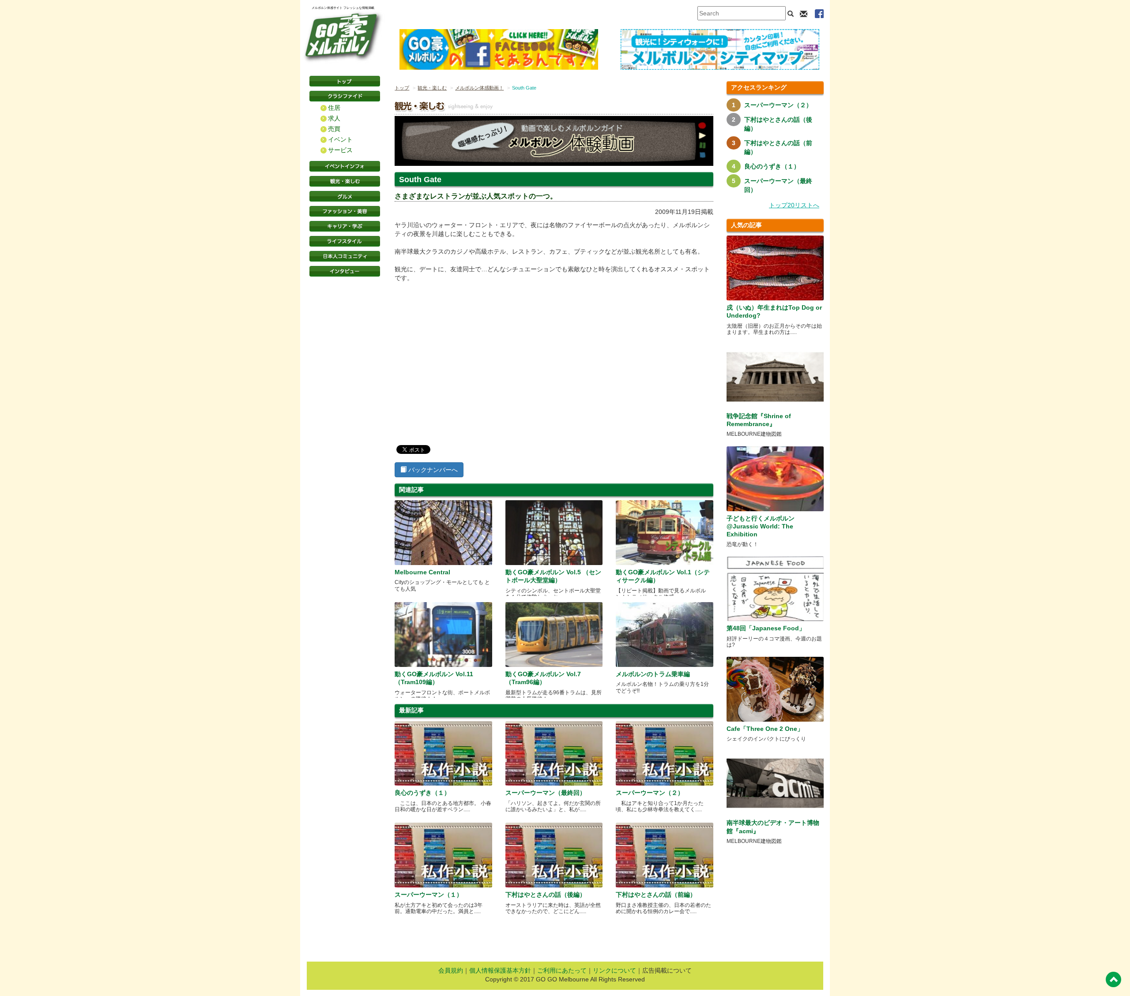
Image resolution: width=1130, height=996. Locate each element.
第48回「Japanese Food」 (766, 628)
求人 (334, 118)
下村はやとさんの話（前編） (656, 894)
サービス (340, 150)
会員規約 (450, 970)
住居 (334, 107)
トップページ (344, 81)
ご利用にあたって (562, 970)
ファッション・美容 (344, 211)
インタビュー (344, 271)
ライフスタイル (344, 241)
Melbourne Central (422, 572)
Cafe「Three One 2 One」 (765, 728)
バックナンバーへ (432, 469)
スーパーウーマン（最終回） (545, 792)
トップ (402, 87)
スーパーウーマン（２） (650, 792)
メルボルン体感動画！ (479, 87)
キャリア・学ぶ (344, 226)
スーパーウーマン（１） (429, 894)
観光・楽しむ (344, 181)
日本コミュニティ (344, 256)
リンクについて (614, 970)
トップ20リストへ (794, 205)
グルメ (344, 196)
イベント (340, 139)
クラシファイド (344, 96)
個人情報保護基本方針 (500, 970)
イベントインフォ (344, 166)
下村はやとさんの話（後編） (545, 894)
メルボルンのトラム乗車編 (653, 674)
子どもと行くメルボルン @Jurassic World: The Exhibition (761, 526)
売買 (334, 128)
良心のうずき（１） (422, 792)
